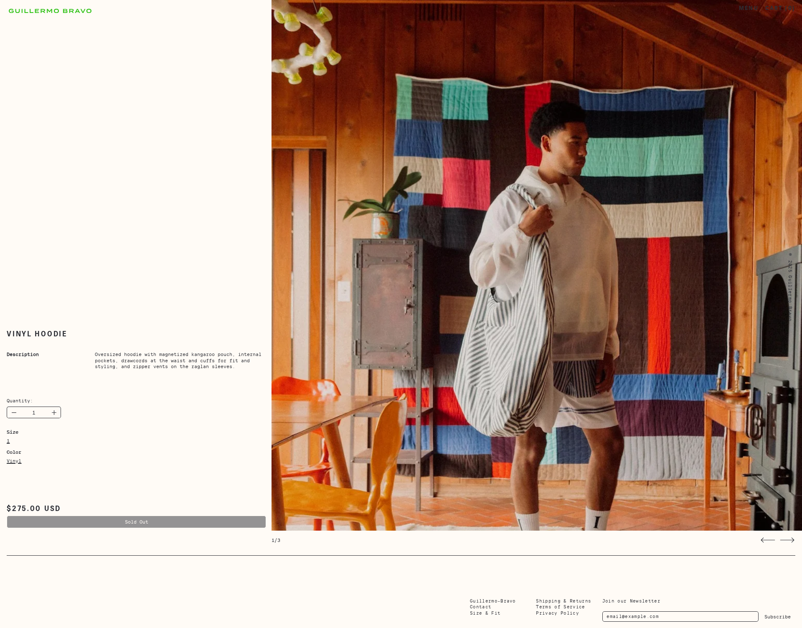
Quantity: (20, 401)
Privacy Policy (557, 613)
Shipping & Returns (563, 601)
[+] (54, 412)
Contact (480, 607)
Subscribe (777, 616)
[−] (14, 412)
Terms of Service (560, 607)
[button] (768, 540)
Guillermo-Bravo (493, 601)
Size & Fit (485, 613)
